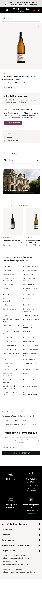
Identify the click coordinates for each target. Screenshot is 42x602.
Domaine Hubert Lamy (11, 349)
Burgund (11, 83)
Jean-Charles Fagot (10, 370)
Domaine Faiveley (30, 270)
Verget (5, 315)
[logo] (21, 10)
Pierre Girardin (28, 299)
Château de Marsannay (11, 325)
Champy (6, 289)
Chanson (26, 331)
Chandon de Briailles (30, 349)
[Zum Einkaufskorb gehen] (39, 10)
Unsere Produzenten (11, 555)
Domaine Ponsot (29, 337)
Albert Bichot (28, 274)
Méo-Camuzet (28, 341)
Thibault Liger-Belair (30, 315)
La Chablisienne (8, 305)
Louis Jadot (7, 270)
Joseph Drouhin (8, 274)
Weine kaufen (7, 412)
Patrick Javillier (28, 374)
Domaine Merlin (29, 380)
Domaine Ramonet (30, 386)
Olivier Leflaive (28, 285)
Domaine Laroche (9, 309)
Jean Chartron (8, 285)
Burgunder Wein (25, 416)
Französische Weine (9, 416)
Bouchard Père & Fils (30, 267)
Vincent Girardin (29, 295)
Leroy (5, 360)
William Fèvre (8, 295)
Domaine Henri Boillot (31, 319)
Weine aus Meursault (10, 420)
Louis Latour (7, 267)
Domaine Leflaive (9, 341)
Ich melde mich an (21, 453)
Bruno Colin (27, 305)
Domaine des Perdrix (31, 370)
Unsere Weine (20, 412)
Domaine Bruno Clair (31, 345)
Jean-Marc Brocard (30, 363)
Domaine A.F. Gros (9, 337)
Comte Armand (29, 360)
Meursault (19, 83)
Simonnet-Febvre (9, 345)
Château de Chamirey (11, 353)
